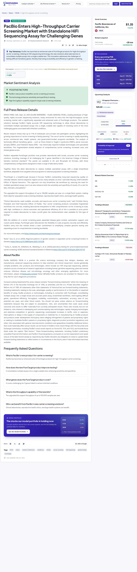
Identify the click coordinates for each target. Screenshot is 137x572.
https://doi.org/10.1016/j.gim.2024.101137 (69, 250)
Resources (65, 4)
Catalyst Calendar (27, 4)
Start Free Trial (126, 4)
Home (4, 13)
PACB (17, 13)
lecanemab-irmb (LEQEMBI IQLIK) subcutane (115, 103)
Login (116, 4)
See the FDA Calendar (106, 69)
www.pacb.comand (30, 274)
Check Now (113, 159)
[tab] (99, 164)
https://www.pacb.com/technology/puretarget (42, 233)
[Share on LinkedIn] (62, 45)
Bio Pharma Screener (48, 4)
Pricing (78, 4)
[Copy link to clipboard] (73, 45)
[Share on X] (66, 45)
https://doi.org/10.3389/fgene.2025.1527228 (27, 241)
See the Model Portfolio (18, 432)
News (11, 13)
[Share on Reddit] (69, 45)
